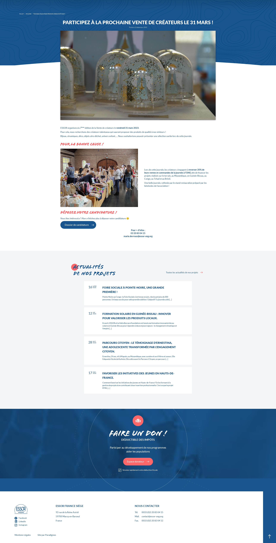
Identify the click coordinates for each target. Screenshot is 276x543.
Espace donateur (136, 461)
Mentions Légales (23, 535)
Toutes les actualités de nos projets (182, 272)
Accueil (21, 13)
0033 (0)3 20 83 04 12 (152, 520)
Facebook (22, 518)
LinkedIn (22, 521)
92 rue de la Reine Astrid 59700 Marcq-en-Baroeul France (68, 516)
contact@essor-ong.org (152, 516)
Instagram (22, 525)
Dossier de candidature (77, 225)
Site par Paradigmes (47, 535)
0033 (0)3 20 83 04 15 (152, 512)
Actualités (28, 13)
